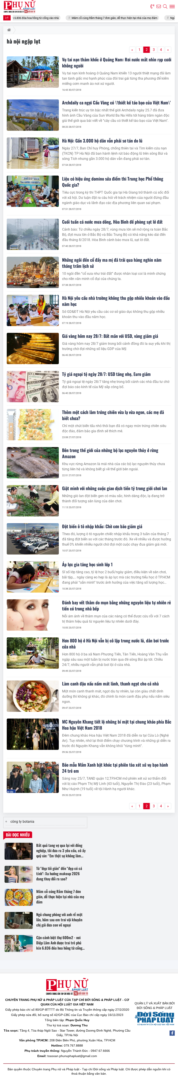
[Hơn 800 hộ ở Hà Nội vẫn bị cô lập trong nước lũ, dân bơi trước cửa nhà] (33, 653)
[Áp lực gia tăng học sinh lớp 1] (33, 577)
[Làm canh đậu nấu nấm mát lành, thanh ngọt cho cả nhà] (33, 696)
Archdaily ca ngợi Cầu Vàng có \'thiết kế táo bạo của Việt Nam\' (116, 102)
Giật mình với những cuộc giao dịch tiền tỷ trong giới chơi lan (114, 488)
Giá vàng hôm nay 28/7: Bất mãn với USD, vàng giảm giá (110, 336)
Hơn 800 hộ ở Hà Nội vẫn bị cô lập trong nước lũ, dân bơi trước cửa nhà (115, 643)
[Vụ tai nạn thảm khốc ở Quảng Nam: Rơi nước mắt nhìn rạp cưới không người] (33, 72)
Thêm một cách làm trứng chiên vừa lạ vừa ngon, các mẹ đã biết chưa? (113, 415)
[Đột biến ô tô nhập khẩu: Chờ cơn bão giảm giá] (33, 539)
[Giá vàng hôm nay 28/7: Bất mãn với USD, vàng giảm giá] (33, 348)
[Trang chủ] (8, 30)
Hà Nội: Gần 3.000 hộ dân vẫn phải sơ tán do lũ (102, 140)
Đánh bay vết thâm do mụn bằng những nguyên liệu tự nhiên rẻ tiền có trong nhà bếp (116, 605)
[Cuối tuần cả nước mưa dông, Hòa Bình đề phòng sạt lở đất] (33, 234)
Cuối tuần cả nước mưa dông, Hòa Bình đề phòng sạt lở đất (112, 221)
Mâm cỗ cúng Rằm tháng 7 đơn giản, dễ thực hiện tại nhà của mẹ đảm (95, 18)
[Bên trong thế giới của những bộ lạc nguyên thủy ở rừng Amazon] (33, 462)
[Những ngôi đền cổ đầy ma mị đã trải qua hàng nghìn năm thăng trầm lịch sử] (33, 272)
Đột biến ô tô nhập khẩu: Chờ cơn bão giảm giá (102, 526)
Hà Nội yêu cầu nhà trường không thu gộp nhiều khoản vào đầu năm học (116, 301)
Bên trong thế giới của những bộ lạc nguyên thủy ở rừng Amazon (110, 453)
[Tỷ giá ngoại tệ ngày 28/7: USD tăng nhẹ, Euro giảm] (33, 386)
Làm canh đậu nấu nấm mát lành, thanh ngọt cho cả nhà (110, 683)
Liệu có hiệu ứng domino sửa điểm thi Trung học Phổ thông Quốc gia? (112, 181)
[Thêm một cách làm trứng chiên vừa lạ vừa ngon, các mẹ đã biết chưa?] (33, 424)
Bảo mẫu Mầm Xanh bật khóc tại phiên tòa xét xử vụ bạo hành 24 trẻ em (115, 767)
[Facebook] (172, 1033)
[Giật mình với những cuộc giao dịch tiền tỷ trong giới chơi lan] (33, 500)
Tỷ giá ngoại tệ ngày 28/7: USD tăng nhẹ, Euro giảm (106, 374)
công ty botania (22, 821)
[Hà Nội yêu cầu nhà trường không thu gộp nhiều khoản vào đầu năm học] (33, 310)
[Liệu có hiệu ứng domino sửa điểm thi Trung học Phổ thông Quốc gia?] (33, 191)
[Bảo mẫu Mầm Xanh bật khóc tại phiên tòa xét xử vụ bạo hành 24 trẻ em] (33, 777)
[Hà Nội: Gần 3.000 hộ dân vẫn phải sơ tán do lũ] (33, 153)
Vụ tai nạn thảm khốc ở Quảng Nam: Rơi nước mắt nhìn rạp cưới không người (116, 62)
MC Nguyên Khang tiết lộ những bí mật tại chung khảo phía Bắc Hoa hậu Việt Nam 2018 (116, 724)
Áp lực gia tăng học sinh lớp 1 (87, 564)
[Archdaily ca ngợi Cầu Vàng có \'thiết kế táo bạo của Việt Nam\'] (33, 115)
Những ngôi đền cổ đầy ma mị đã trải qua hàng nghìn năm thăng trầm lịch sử (112, 262)
